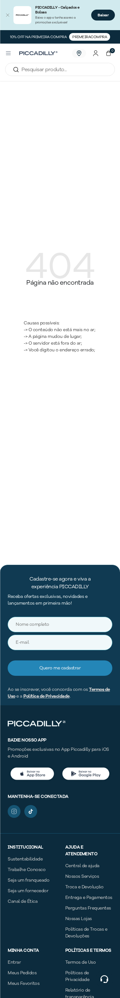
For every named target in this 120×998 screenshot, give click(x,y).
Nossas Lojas (78, 919)
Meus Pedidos (22, 973)
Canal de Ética (22, 901)
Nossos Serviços (82, 876)
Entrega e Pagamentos (88, 897)
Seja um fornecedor (28, 891)
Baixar (103, 15)
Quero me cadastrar (60, 668)
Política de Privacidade (46, 696)
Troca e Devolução (84, 887)
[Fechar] (7, 15)
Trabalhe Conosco (26, 870)
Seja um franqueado (28, 880)
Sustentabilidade (25, 859)
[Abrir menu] (8, 53)
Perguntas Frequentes (88, 908)
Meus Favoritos (23, 983)
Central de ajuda (82, 866)
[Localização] (79, 53)
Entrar (14, 962)
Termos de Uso (80, 962)
